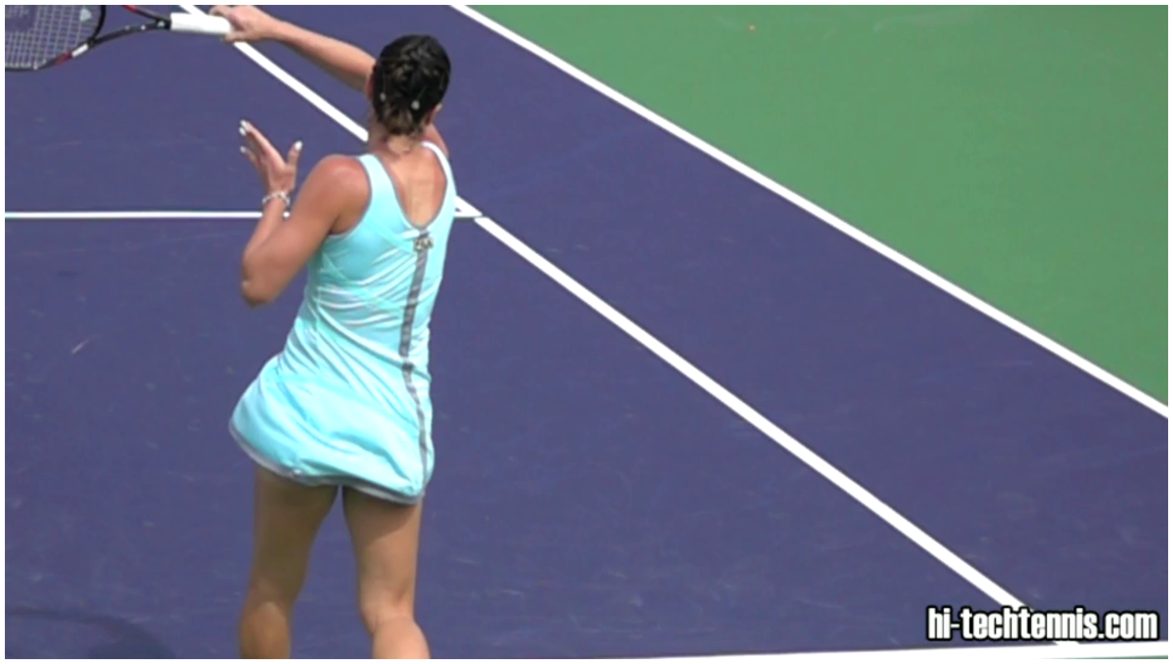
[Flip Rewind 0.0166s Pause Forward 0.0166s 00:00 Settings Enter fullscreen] (586, 332)
